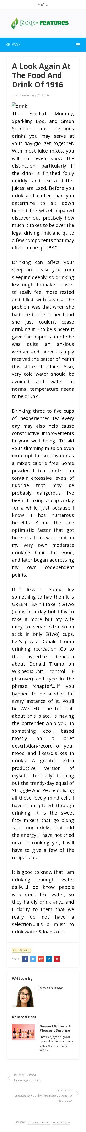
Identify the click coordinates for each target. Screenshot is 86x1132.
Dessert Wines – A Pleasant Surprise (55, 1028)
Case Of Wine (21, 950)
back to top (60, 1122)
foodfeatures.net (38, 1122)
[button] (43, 4)
